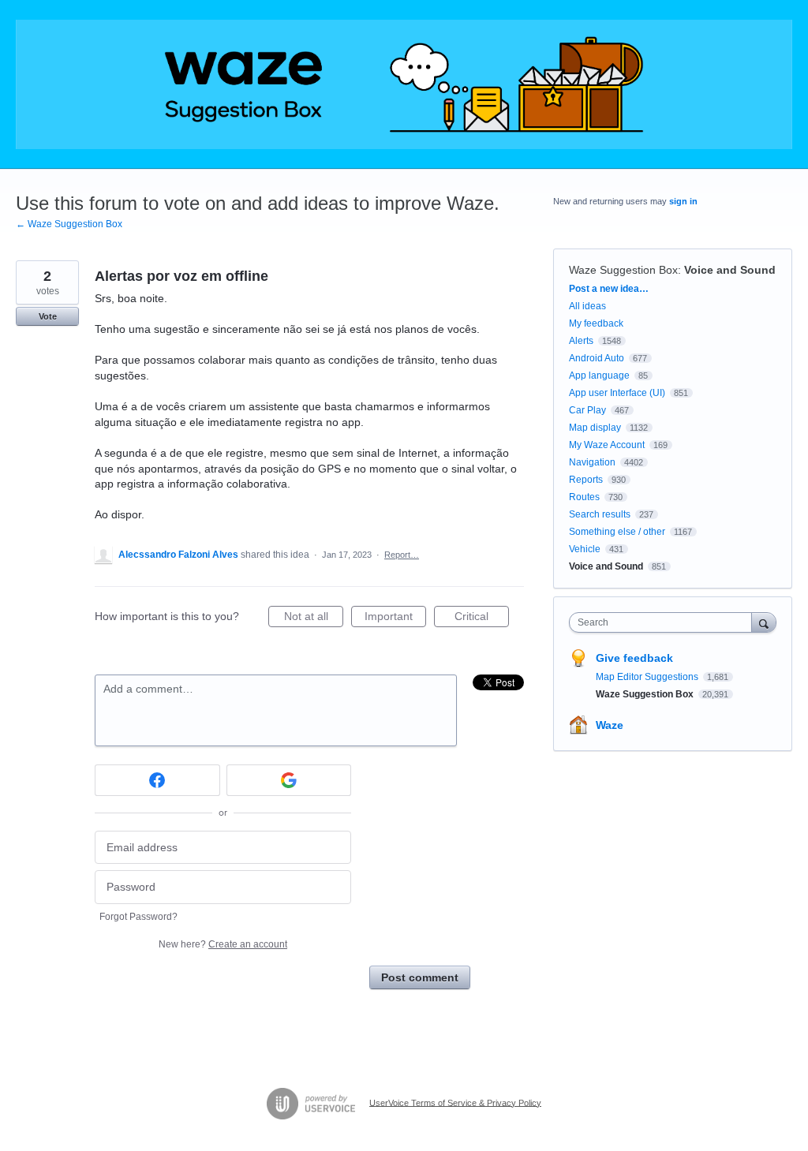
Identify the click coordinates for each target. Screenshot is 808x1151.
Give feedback (634, 658)
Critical (481, 618)
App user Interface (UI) (617, 392)
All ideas (587, 306)
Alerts (581, 340)
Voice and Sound (730, 269)
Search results (599, 514)
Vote (48, 316)
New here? (223, 944)
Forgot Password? (138, 916)
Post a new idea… (609, 288)
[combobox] (664, 622)
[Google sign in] (289, 780)
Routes (584, 497)
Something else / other (617, 531)
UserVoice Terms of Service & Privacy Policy (455, 1102)
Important (395, 618)
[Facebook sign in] (157, 780)
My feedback (596, 323)
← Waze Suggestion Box (69, 224)
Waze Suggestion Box (623, 269)
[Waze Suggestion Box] (404, 84)
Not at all (313, 618)
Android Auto (596, 358)
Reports (586, 479)
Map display (595, 427)
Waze (609, 725)
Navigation (592, 462)
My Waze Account (607, 444)
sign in (683, 201)
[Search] (763, 622)
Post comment (419, 977)
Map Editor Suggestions (648, 676)
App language (599, 375)
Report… (401, 554)
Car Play (587, 410)
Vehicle (584, 549)
